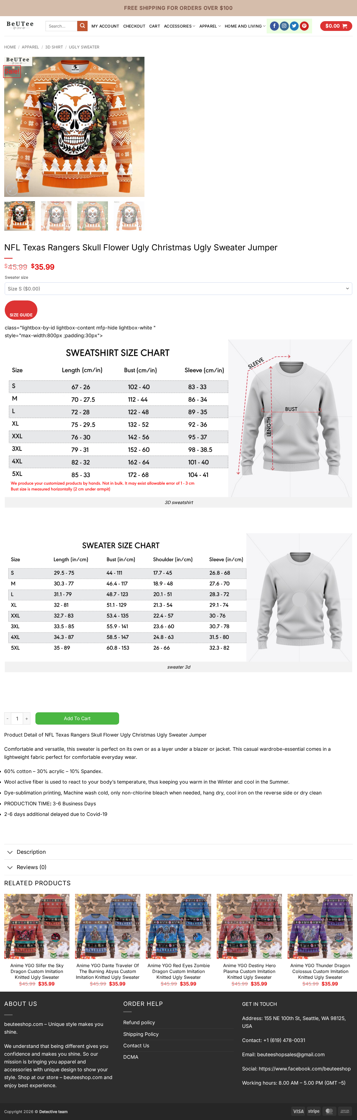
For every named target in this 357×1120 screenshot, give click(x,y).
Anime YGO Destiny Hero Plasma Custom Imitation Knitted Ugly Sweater (249, 971)
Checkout (134, 26)
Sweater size (16, 277)
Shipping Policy (141, 1034)
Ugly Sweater (84, 47)
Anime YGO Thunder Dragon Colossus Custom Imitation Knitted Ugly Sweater (320, 971)
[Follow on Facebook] (274, 26)
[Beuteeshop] (20, 26)
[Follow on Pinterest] (304, 26)
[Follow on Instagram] (284, 26)
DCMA (130, 1057)
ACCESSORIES (178, 26)
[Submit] (82, 26)
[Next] (135, 127)
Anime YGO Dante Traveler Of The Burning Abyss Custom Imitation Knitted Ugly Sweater (107, 971)
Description (31, 851)
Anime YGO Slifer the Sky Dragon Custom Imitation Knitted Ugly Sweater (37, 971)
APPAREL (208, 26)
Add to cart (77, 718)
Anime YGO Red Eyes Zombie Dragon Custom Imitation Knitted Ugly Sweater (179, 971)
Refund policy (139, 1022)
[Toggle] (10, 852)
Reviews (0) (32, 867)
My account (105, 26)
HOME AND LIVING (243, 26)
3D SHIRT (54, 47)
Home (10, 47)
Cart (154, 26)
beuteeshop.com (23, 1024)
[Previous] (14, 127)
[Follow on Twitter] (294, 26)
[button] (336, 26)
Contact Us (136, 1045)
